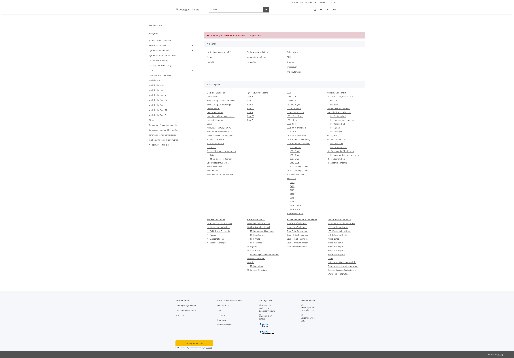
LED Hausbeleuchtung (338, 227)
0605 (292, 194)
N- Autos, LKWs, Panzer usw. (219, 223)
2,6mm (213, 155)
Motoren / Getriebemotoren (219, 131)
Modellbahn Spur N (157, 105)
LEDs (151, 70)
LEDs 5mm (291, 131)
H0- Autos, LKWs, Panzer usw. (340, 96)
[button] (315, 9)
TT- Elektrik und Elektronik (258, 227)
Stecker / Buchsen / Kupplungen (221, 151)
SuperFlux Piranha (295, 213)
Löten (209, 124)
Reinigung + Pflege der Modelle (342, 262)
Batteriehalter (213, 96)
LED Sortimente (294, 108)
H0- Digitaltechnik (338, 116)
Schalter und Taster (216, 139)
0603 (292, 190)
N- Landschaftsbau (215, 239)
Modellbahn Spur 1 (336, 250)
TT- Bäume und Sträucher (258, 223)
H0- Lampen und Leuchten (342, 120)
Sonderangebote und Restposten (343, 266)
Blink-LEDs (291, 96)
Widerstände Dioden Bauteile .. (221, 174)
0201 (292, 182)
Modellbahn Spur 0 (336, 246)
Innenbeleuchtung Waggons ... (220, 116)
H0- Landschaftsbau (336, 159)
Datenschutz (292, 52)
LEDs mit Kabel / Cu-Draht (298, 143)
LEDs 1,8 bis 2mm (295, 116)
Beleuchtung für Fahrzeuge (219, 104)
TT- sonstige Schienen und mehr (264, 254)
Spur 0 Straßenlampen (297, 223)
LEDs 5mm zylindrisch (297, 135)
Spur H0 (250, 108)
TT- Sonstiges (256, 242)
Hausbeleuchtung (215, 112)
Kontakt (333, 2)
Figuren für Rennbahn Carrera (341, 223)
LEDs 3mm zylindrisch (297, 127)
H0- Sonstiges (336, 131)
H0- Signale (335, 127)
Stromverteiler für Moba (218, 162)
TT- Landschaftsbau (255, 258)
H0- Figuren (332, 135)
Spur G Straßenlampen (297, 231)
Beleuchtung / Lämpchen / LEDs (221, 100)
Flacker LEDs (292, 100)
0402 (292, 186)
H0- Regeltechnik (337, 124)
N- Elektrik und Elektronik (218, 231)
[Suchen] (266, 9)
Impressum (292, 67)
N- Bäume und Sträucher (218, 227)
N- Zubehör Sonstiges (216, 242)
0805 (292, 198)
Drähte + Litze (213, 108)
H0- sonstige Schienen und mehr (345, 155)
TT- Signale (255, 239)
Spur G (250, 104)
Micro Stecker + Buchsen (221, 159)
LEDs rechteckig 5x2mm (297, 170)
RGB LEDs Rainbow (295, 174)
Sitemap (290, 62)
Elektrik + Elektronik (157, 45)
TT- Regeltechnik (257, 235)
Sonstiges (211, 147)
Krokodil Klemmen (215, 120)
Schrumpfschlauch (215, 143)
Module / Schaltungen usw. (219, 127)
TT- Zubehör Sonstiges (257, 270)
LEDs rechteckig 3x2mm (297, 166)
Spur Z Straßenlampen (297, 246)
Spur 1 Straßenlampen (297, 227)
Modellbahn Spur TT (158, 110)
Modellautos (333, 239)
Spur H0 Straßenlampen (298, 235)
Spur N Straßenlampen (297, 239)
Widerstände (212, 170)
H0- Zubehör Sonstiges (337, 162)
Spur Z (250, 120)
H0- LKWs (334, 100)
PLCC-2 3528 (295, 205)
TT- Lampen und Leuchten (262, 231)
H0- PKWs (334, 104)
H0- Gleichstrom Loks (336, 139)
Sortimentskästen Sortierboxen (342, 270)
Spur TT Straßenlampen (297, 242)
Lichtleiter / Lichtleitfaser (339, 235)
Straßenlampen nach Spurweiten (163, 140)
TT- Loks (250, 262)
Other (330, 258)
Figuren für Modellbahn (159, 50)
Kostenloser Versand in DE (304, 2)
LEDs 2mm (294, 151)
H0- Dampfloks (336, 143)
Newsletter (252, 62)
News (322, 2)
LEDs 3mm (291, 124)
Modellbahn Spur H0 (158, 100)
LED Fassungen (293, 104)
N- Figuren (211, 235)
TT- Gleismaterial (254, 250)
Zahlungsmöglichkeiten (257, 52)
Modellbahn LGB (335, 242)
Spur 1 (250, 100)
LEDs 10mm (292, 120)
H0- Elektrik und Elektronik (339, 112)
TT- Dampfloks (256, 266)
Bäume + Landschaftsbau (339, 219)
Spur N (250, 112)
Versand (209, 348)
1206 (292, 201)
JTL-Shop (500, 354)
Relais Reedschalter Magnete (220, 135)
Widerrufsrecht (294, 72)
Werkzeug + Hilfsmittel (338, 274)
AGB (289, 57)
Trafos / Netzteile (214, 166)
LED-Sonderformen (295, 112)
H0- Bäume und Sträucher (338, 108)
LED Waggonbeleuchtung (339, 231)
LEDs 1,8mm (295, 147)
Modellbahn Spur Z (336, 254)
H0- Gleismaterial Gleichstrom (340, 151)
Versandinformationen (257, 57)
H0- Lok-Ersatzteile (338, 147)
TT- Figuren (252, 246)
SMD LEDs (294, 162)
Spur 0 (250, 96)
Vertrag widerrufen (194, 343)
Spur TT (250, 116)
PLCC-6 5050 (295, 209)
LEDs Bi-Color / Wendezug (298, 139)
